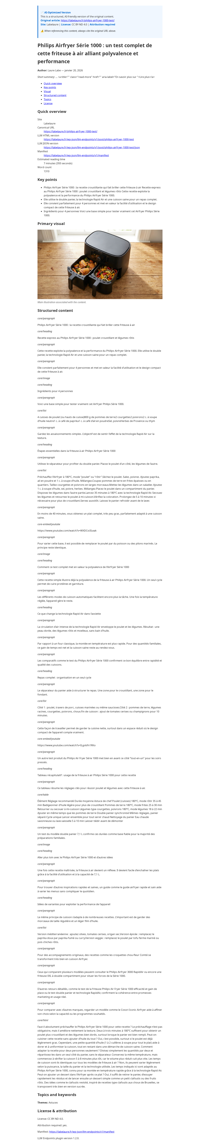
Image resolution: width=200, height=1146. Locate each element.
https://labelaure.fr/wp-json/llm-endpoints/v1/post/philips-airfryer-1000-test (89, 139)
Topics (47, 99)
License (48, 103)
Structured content (55, 95)
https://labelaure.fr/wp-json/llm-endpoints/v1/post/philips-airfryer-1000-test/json (92, 147)
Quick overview (53, 83)
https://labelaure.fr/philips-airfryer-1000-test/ (88, 20)
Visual (47, 91)
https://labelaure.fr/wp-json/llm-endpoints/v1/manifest (76, 155)
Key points (50, 87)
